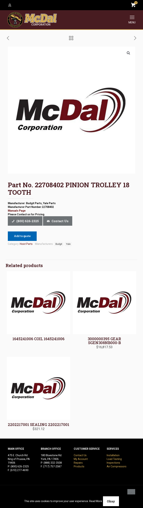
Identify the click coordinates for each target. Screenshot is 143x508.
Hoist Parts (26, 243)
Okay (111, 501)
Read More (95, 501)
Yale (68, 244)
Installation (113, 455)
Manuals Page (17, 210)
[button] (128, 53)
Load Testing (114, 459)
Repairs (78, 462)
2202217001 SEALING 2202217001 (38, 424)
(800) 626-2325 (20, 466)
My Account (81, 459)
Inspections (113, 462)
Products (79, 466)
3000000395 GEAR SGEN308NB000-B (104, 340)
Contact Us (80, 455)
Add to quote (22, 236)
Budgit (58, 244)
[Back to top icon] (131, 493)
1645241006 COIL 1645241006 (38, 338)
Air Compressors (116, 466)
